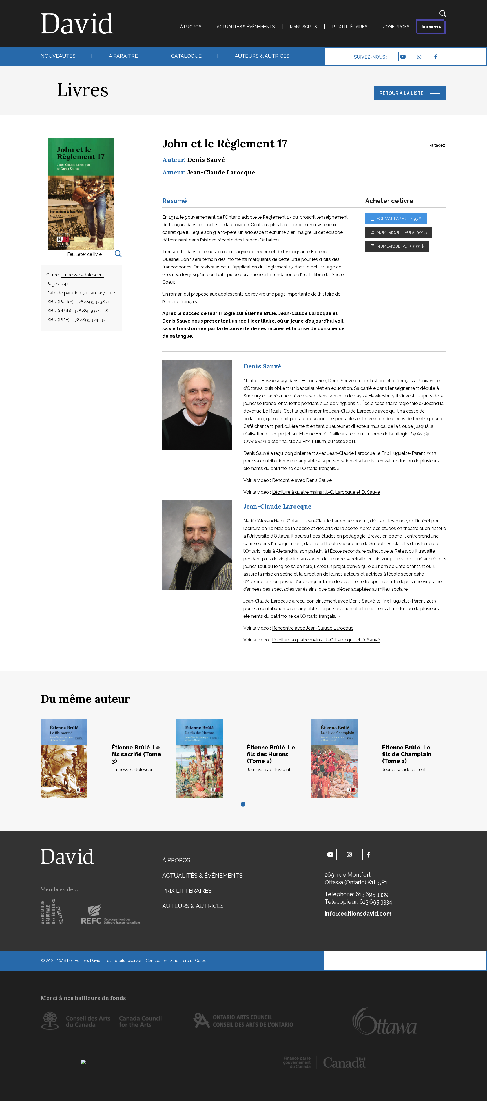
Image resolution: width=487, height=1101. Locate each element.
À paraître (123, 56)
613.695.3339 (372, 894)
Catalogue (186, 56)
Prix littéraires (349, 26)
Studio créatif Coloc (188, 960)
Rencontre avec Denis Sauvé (302, 480)
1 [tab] (243, 804)
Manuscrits (303, 26)
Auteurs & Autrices (262, 56)
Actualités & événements (246, 26)
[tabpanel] (108, 758)
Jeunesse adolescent (82, 275)
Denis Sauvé (206, 160)
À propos (190, 26)
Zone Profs (396, 26)
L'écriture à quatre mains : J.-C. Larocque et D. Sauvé (326, 492)
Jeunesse (431, 27)
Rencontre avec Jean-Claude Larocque (312, 628)
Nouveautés (58, 56)
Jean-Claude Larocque (221, 172)
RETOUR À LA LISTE (402, 93)
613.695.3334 (376, 901)
